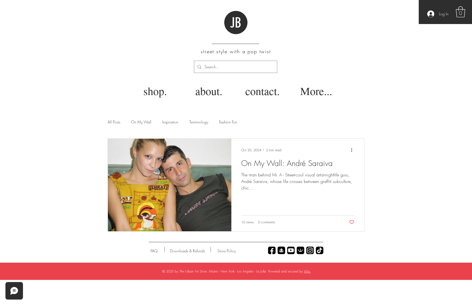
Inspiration (170, 122)
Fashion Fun (228, 122)
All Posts (114, 122)
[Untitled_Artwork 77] (291, 250)
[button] (460, 11)
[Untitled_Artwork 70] (272, 250)
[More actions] (353, 150)
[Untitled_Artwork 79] (310, 250)
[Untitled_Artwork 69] (319, 250)
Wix (307, 271)
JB (235, 23)
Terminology (198, 122)
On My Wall (141, 122)
